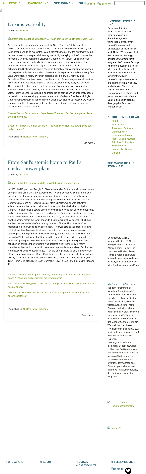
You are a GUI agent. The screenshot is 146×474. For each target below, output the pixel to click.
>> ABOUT (45, 462)
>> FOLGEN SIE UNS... (123, 462)
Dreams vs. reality (27, 24)
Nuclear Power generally (35, 136)
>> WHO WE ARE (14, 462)
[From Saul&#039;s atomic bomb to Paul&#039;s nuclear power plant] (43, 183)
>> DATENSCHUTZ (86, 465)
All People (11, 3)
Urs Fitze (23, 30)
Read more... (88, 143)
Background (38, 3)
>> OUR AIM (82, 462)
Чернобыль (63, 3)
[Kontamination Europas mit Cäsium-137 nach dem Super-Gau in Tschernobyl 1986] (51, 39)
